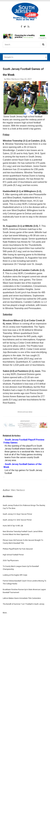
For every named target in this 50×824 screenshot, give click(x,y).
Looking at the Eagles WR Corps (15, 575)
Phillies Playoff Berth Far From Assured (18, 549)
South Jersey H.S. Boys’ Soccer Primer (17, 514)
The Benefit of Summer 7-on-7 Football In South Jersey (23, 604)
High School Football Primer (13, 555)
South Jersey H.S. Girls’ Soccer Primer (17, 520)
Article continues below (25, 412)
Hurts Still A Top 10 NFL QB (13, 526)
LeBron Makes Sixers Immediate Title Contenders (22, 598)
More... (5, 613)
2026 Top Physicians (11, 560)
